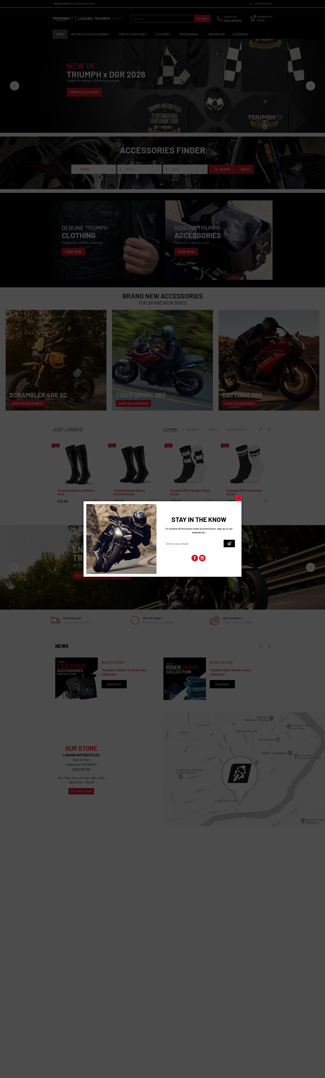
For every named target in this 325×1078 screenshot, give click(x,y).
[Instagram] (202, 558)
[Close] (238, 498)
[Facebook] (194, 558)
